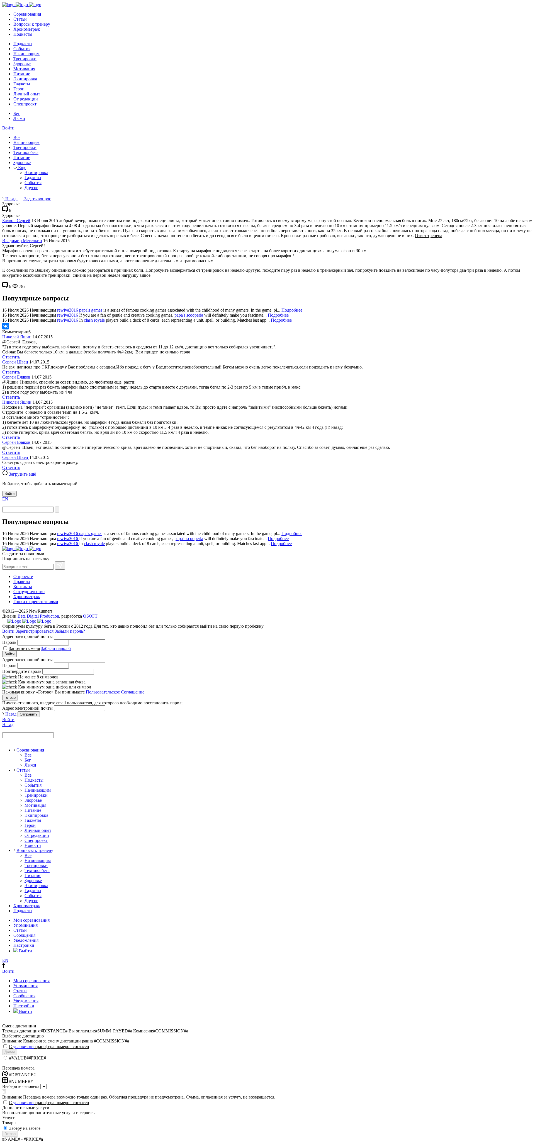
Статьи (20, 19)
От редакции (25, 99)
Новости (33, 845)
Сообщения (24, 935)
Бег (16, 113)
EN (5, 499)
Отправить (29, 714)
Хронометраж (26, 29)
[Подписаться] (60, 565)
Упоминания (25, 925)
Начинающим (26, 53)
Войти (8, 128)
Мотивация (24, 68)
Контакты (22, 586)
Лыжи (19, 118)
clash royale (94, 320)
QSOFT (90, 616)
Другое (31, 187)
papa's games (90, 310)
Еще (21, 167)
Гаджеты (21, 83)
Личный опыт (26, 93)
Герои (19, 88)
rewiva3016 (68, 310)
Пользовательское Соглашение (115, 692)
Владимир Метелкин (22, 240)
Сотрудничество (29, 591)
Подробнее (291, 310)
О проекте (23, 576)
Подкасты (22, 34)
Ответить (11, 357)
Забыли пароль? (70, 631)
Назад (11, 198)
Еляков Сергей (16, 220)
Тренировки (25, 58)
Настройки (23, 945)
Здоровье (22, 63)
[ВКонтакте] (5, 326)
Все (16, 137)
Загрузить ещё (22, 474)
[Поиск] (57, 509)
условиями (23, 1046)
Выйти (25, 950)
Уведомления (25, 940)
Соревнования (27, 14)
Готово (10, 697)
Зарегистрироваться (35, 631)
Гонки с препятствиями (35, 601)
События (21, 48)
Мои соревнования (31, 920)
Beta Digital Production (38, 616)
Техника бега (25, 152)
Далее (9, 1052)
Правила (21, 581)
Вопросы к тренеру (31, 24)
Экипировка (25, 78)
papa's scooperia (188, 315)
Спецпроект (25, 104)
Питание (21, 73)
